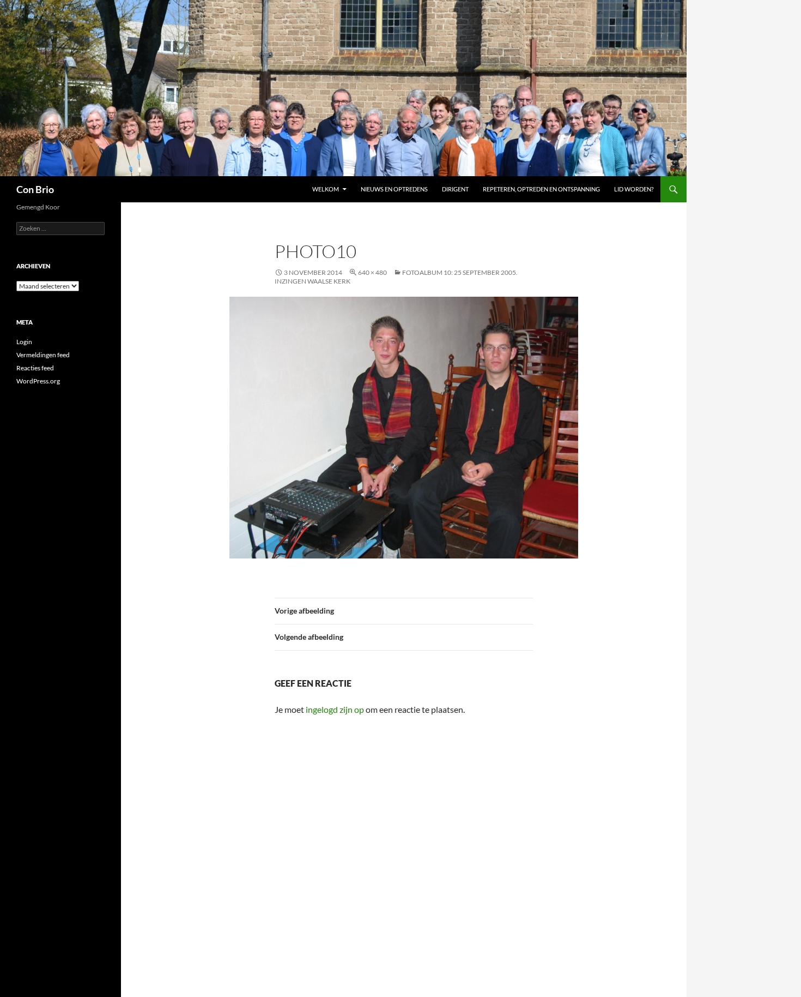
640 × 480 (372, 272)
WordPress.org (38, 381)
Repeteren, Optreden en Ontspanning (541, 189)
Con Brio (35, 189)
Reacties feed (35, 368)
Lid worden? (633, 189)
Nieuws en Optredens (394, 189)
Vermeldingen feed (43, 355)
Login (24, 342)
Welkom (325, 189)
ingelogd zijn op (335, 709)
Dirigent (455, 189)
